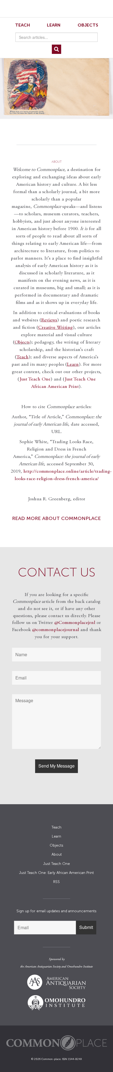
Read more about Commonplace (56, 518)
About (57, 854)
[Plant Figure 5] (56, 86)
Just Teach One (34, 379)
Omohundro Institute (80, 966)
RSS (56, 882)
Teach (22, 25)
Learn (54, 25)
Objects (88, 25)
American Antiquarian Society (43, 966)
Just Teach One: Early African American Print (56, 873)
